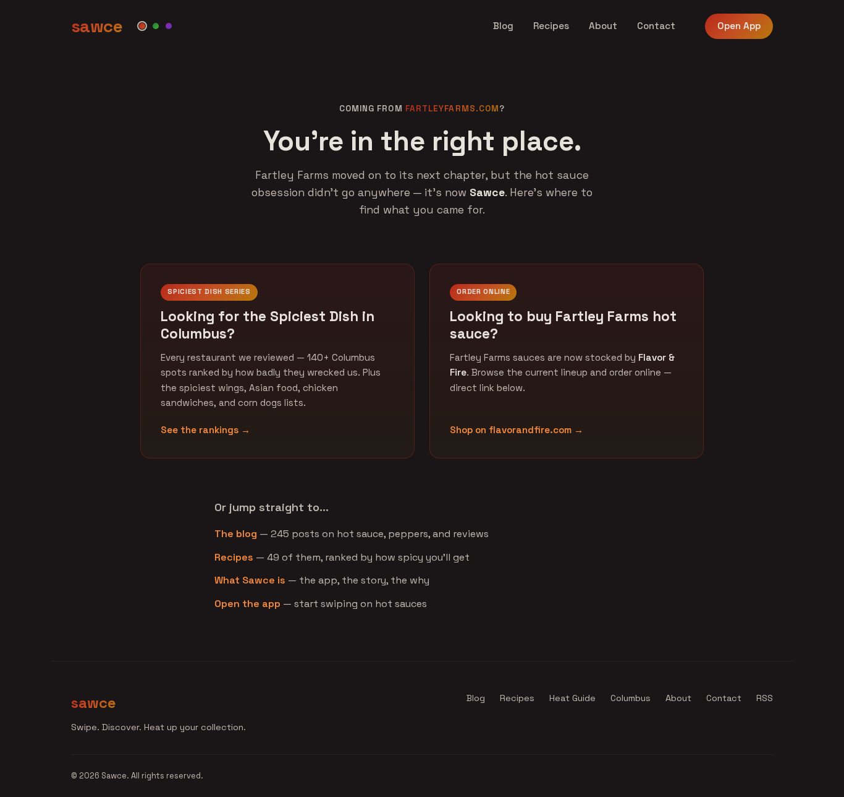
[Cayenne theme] (142, 26)
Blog (503, 26)
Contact (656, 26)
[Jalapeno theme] (156, 26)
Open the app (247, 603)
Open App (739, 26)
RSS (764, 698)
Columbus (630, 698)
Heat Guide (572, 698)
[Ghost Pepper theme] (169, 26)
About (603, 26)
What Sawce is (249, 580)
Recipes (551, 26)
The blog (235, 533)
